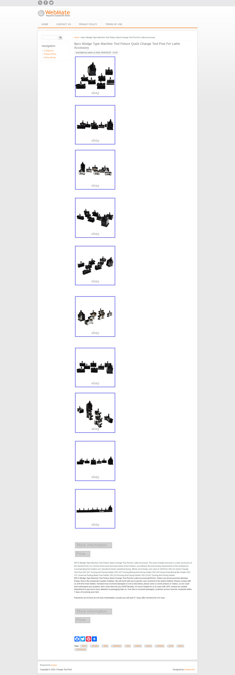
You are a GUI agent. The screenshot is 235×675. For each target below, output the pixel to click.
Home (45, 24)
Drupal (54, 665)
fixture (138, 646)
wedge (95, 646)
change (160, 646)
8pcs (84, 646)
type (105, 646)
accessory (81, 649)
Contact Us (63, 24)
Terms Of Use (113, 24)
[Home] (54, 17)
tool (128, 646)
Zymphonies (189, 669)
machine (117, 646)
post (171, 646)
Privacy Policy (88, 24)
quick (148, 646)
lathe (181, 646)
